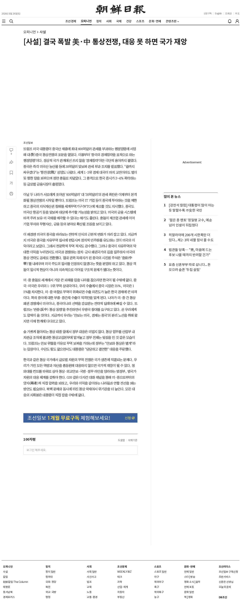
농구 (156, 597)
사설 (43, 32)
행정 (48, 597)
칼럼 (5, 577)
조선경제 (122, 566)
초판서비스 (225, 577)
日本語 (228, 13)
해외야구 (159, 582)
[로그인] (237, 21)
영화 (190, 597)
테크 (119, 577)
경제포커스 (9, 597)
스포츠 (157, 566)
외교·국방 (51, 592)
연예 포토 (189, 587)
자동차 (120, 592)
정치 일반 (51, 571)
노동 (89, 592)
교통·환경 (92, 597)
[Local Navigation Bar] (4, 21)
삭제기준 (132, 440)
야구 (156, 577)
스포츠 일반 (160, 571)
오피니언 (29, 32)
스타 (186, 577)
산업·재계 (122, 587)
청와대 (49, 577)
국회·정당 (51, 582)
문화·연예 (189, 566)
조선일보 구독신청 (228, 571)
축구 (156, 587)
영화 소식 (189, 582)
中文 (237, 13)
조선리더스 (225, 566)
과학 (119, 582)
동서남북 (7, 592)
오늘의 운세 (225, 587)
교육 (89, 587)
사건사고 (91, 577)
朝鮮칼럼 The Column (15, 582)
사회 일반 (92, 571)
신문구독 (208, 13)
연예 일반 (189, 571)
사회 (89, 566)
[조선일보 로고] (121, 9)
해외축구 (159, 592)
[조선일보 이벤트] (80, 418)
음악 (198, 582)
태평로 (6, 587)
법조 (89, 582)
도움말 (121, 440)
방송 (192, 577)
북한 (48, 587)
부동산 (120, 597)
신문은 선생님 (226, 582)
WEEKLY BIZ (124, 571)
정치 (48, 566)
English (218, 13)
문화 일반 (189, 592)
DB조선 (223, 597)
